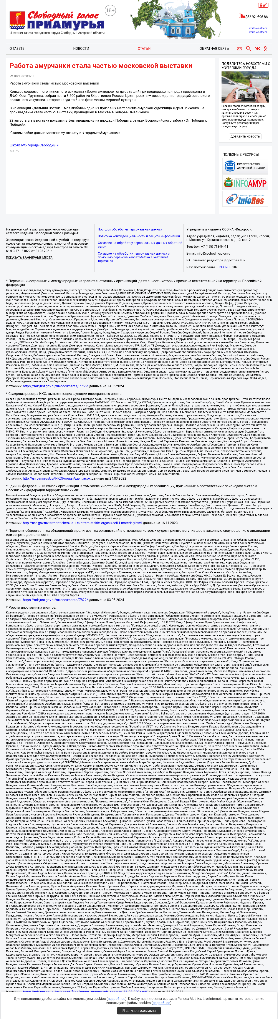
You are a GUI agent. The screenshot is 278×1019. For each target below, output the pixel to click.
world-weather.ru (258, 28)
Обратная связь (214, 48)
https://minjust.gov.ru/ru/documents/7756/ (55, 386)
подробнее (116, 999)
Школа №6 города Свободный (34, 145)
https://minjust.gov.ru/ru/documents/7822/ (55, 600)
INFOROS (225, 267)
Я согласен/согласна (139, 1010)
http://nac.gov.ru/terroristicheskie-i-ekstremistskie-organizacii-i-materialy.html (82, 523)
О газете (17, 48)
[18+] (57, 23)
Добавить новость (245, 136)
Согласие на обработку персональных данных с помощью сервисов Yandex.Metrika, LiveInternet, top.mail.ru (134, 257)
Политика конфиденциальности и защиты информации (139, 236)
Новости (81, 48)
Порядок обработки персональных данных (130, 229)
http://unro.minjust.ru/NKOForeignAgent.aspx (57, 478)
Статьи (144, 48)
